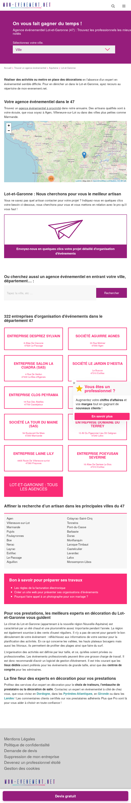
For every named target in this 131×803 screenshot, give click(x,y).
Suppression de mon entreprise (31, 756)
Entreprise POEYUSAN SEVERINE (97, 455)
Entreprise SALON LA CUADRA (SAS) (33, 365)
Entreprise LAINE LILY (33, 453)
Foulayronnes (15, 535)
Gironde (103, 694)
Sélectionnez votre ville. (28, 42)
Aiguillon (12, 561)
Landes (9, 698)
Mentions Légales (19, 739)
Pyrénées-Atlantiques (77, 694)
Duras (71, 535)
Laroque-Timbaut (77, 544)
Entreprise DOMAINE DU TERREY (97, 424)
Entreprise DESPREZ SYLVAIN (33, 335)
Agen (10, 518)
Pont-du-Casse (76, 527)
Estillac (11, 553)
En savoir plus (102, 416)
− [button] (9, 130)
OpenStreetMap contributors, (105, 180)
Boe (9, 540)
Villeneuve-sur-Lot (18, 523)
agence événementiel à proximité (40, 108)
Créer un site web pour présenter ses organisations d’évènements (56, 592)
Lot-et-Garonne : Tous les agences (34, 486)
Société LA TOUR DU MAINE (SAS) (33, 424)
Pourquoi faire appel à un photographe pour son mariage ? (51, 596)
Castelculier (74, 549)
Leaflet (78, 180)
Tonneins (72, 523)
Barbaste (72, 531)
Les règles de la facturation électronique (39, 588)
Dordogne (43, 694)
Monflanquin (74, 540)
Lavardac (73, 553)
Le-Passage (14, 557)
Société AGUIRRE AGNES (98, 335)
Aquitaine (53, 67)
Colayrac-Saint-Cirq (79, 518)
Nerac (10, 544)
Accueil (7, 67)
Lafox (70, 557)
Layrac (11, 549)
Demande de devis (20, 750)
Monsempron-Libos (79, 561)
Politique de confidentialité (27, 745)
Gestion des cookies (22, 768)
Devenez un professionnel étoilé (32, 762)
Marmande (13, 527)
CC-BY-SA (121, 180)
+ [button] (9, 125)
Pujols (10, 531)
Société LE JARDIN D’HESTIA (97, 363)
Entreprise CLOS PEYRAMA (33, 394)
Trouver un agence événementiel (30, 67)
